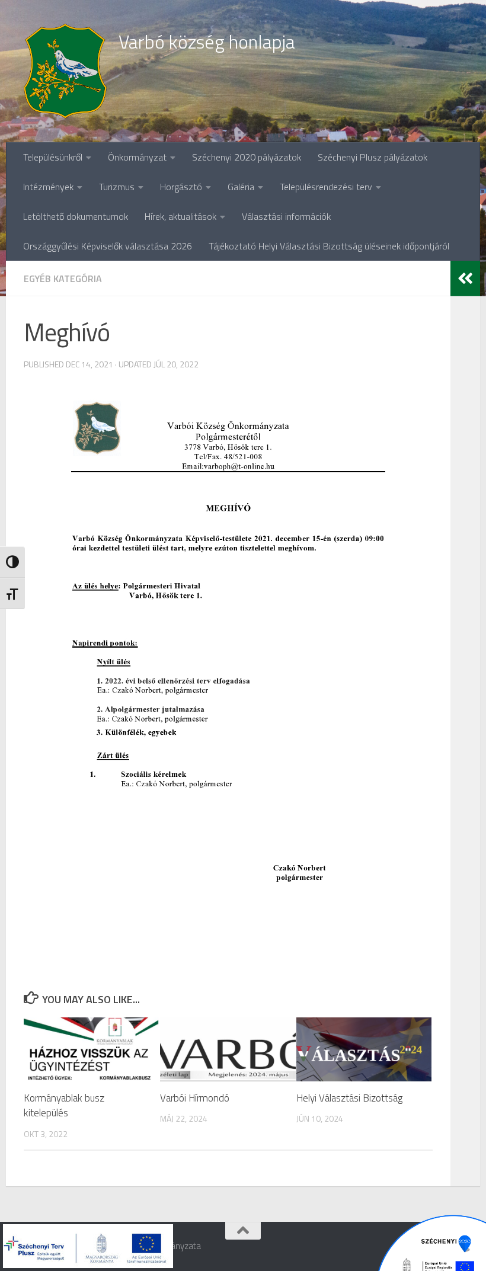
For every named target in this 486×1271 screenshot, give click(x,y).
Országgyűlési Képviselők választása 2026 (107, 246)
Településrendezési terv (326, 187)
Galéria (241, 187)
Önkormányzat (137, 157)
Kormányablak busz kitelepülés (64, 1105)
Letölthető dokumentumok (75, 216)
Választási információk (286, 216)
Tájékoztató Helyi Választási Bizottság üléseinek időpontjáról (329, 246)
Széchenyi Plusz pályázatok (372, 157)
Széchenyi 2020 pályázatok (246, 157)
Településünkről (52, 157)
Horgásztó (181, 187)
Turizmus (117, 187)
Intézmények (48, 187)
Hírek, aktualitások (180, 216)
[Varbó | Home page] (65, 71)
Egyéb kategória (63, 278)
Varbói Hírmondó (194, 1098)
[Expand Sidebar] (465, 278)
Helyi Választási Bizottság (349, 1098)
